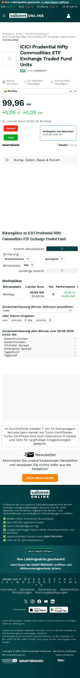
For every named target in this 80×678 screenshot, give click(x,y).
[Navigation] (4, 16)
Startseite (7, 34)
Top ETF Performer (36, 33)
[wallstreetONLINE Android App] (58, 612)
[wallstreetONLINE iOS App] (38, 612)
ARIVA (15, 624)
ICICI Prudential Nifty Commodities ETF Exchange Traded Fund (38, 36)
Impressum (8, 589)
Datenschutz (47, 589)
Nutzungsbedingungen (51, 592)
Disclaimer (27, 589)
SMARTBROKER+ (53, 536)
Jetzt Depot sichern (40, 551)
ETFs (18, 33)
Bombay (8, 294)
